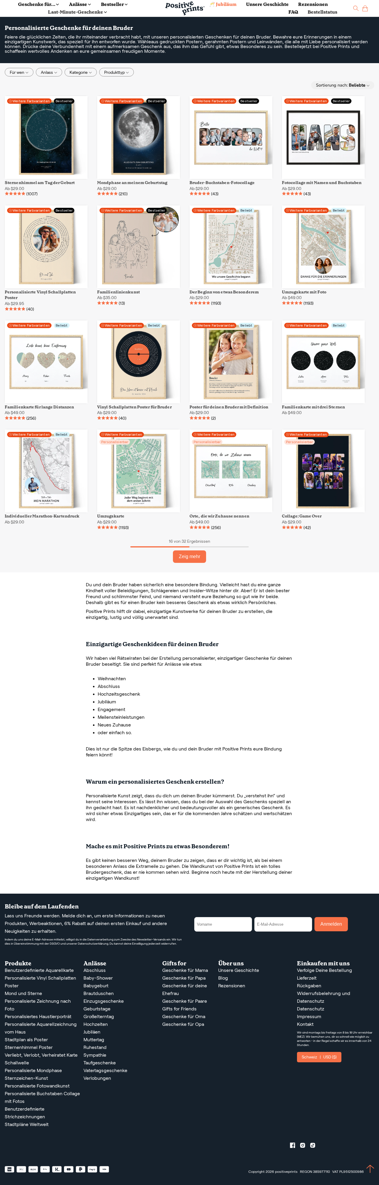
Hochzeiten (95, 1024)
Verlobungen (97, 1078)
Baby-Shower (98, 977)
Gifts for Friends (179, 1008)
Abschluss (94, 970)
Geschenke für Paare (184, 1001)
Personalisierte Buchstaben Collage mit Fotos (42, 1097)
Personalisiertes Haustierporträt (38, 1016)
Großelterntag (98, 1016)
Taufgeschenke (99, 1062)
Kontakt (305, 1024)
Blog (223, 977)
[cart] (365, 8)
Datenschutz (310, 1008)
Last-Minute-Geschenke (75, 12)
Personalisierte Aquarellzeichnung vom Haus (41, 1028)
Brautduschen (98, 993)
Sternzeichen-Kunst (26, 1078)
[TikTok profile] (315, 1146)
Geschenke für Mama (185, 970)
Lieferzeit (307, 977)
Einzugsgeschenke (103, 1001)
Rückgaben (309, 985)
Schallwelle (17, 1062)
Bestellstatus (322, 12)
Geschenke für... (36, 4)
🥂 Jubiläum (223, 4)
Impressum (309, 1016)
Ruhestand (95, 1047)
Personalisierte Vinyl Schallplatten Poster (40, 981)
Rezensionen (313, 4)
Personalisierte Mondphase (33, 1070)
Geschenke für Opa (183, 1024)
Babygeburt (95, 985)
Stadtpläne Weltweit (27, 1124)
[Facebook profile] (295, 1146)
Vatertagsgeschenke (105, 1070)
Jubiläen (91, 1031)
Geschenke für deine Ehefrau (184, 989)
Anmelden (331, 924)
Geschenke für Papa (183, 977)
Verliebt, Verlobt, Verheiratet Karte (41, 1055)
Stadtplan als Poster (26, 1039)
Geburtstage (96, 1008)
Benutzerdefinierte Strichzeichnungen (25, 1112)
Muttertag (93, 1039)
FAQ (293, 12)
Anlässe (78, 4)
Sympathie (94, 1055)
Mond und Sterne (23, 993)
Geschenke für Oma (183, 1016)
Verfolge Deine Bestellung (324, 970)
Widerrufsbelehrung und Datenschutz (323, 997)
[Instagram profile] (305, 1146)
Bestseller (112, 4)
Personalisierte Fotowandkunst (37, 1085)
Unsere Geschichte (267, 4)
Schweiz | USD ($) (319, 1057)
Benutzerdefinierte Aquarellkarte (39, 970)
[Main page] (185, 8)
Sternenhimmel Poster (29, 1047)
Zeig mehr (189, 556)
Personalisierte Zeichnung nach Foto (38, 1005)
